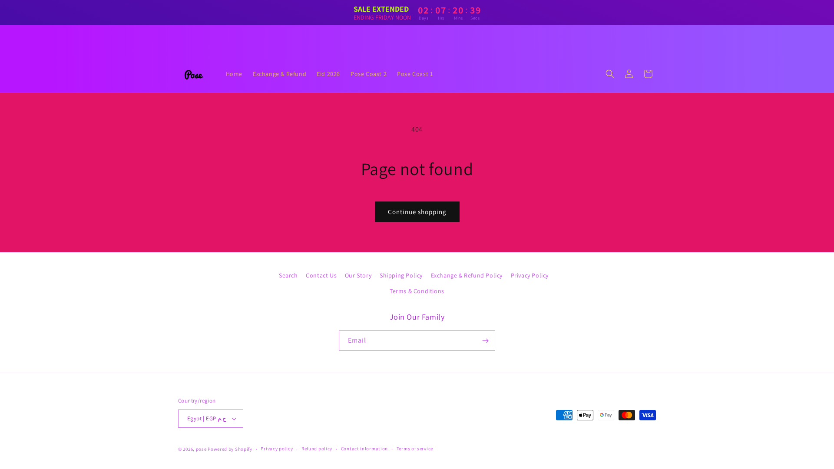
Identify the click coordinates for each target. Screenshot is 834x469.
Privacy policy (277, 449)
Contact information (364, 449)
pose (201, 449)
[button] (609, 73)
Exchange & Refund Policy (467, 275)
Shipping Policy (401, 275)
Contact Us (321, 275)
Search (288, 275)
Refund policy (316, 449)
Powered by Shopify (230, 449)
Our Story (358, 275)
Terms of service (415, 449)
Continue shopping (417, 212)
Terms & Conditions (417, 291)
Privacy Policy (530, 275)
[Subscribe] (485, 340)
